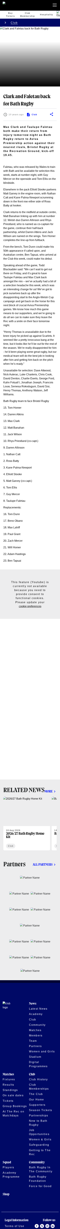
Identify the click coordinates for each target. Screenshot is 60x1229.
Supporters (37, 1104)
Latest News (38, 1008)
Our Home (36, 1099)
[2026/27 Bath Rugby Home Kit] (26, 823)
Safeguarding (39, 1144)
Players (8, 1167)
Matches (35, 1030)
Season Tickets (40, 1110)
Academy (36, 1013)
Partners (35, 1046)
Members (35, 1035)
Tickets (8, 1100)
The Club (36, 1093)
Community (37, 1024)
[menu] (55, 5)
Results (8, 1084)
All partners (43, 864)
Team (33, 1040)
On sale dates (13, 1095)
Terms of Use (14, 1226)
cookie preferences (30, 606)
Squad (7, 1162)
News (32, 1003)
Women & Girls (40, 1139)
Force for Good (40, 1186)
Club (14, 22)
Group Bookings (15, 1106)
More (48, 791)
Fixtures (9, 1079)
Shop (6, 1194)
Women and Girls (42, 1051)
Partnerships (38, 1115)
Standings (10, 1089)
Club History (38, 1079)
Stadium (35, 1056)
